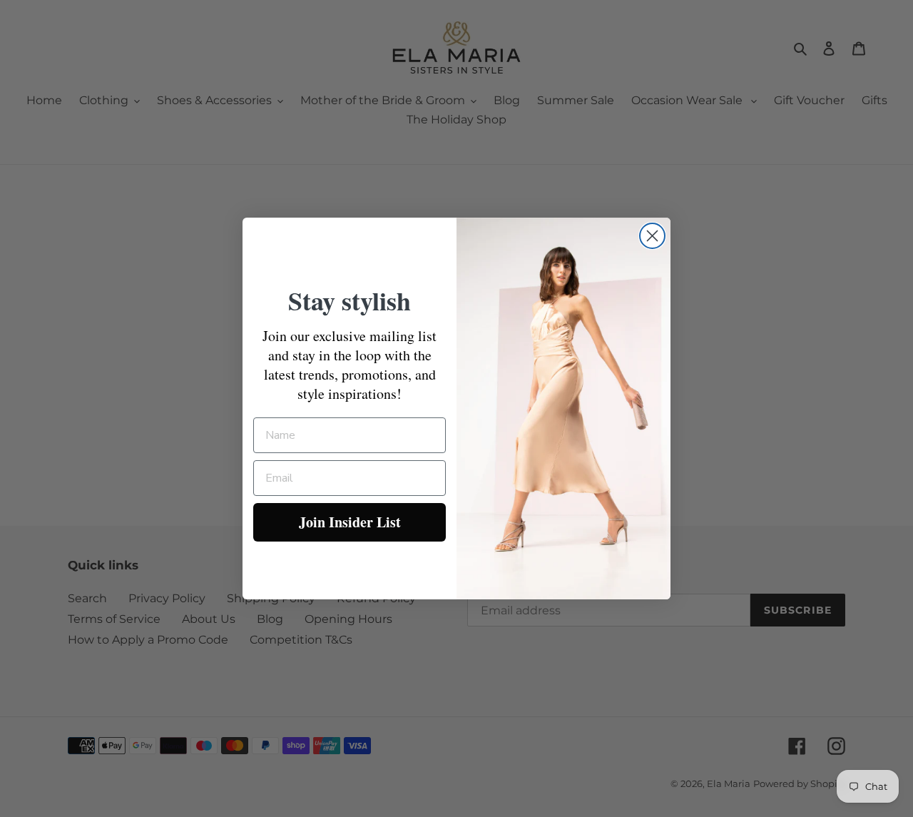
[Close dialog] (652, 235)
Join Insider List (350, 522)
